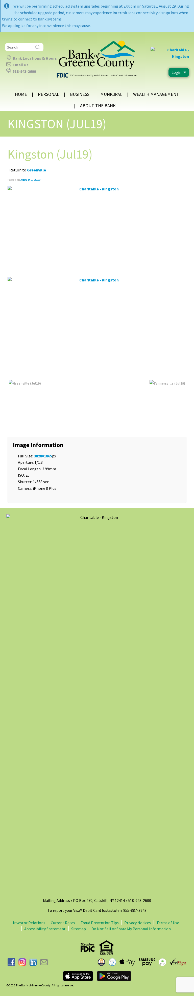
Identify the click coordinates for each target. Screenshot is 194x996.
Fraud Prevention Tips (100, 922)
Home (21, 94)
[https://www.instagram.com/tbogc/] (22, 961)
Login (176, 72)
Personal (48, 94)
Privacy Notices (137, 922)
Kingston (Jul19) (57, 124)
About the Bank (98, 105)
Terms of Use (167, 922)
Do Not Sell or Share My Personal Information (131, 928)
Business (79, 94)
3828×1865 (43, 455)
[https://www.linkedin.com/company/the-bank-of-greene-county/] (33, 961)
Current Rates (63, 922)
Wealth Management (156, 94)
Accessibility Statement (45, 928)
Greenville (36, 169)
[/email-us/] (44, 961)
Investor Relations (29, 922)
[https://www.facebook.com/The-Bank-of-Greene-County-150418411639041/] (11, 961)
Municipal (111, 94)
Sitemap (78, 928)
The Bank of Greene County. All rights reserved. (45, 985)
